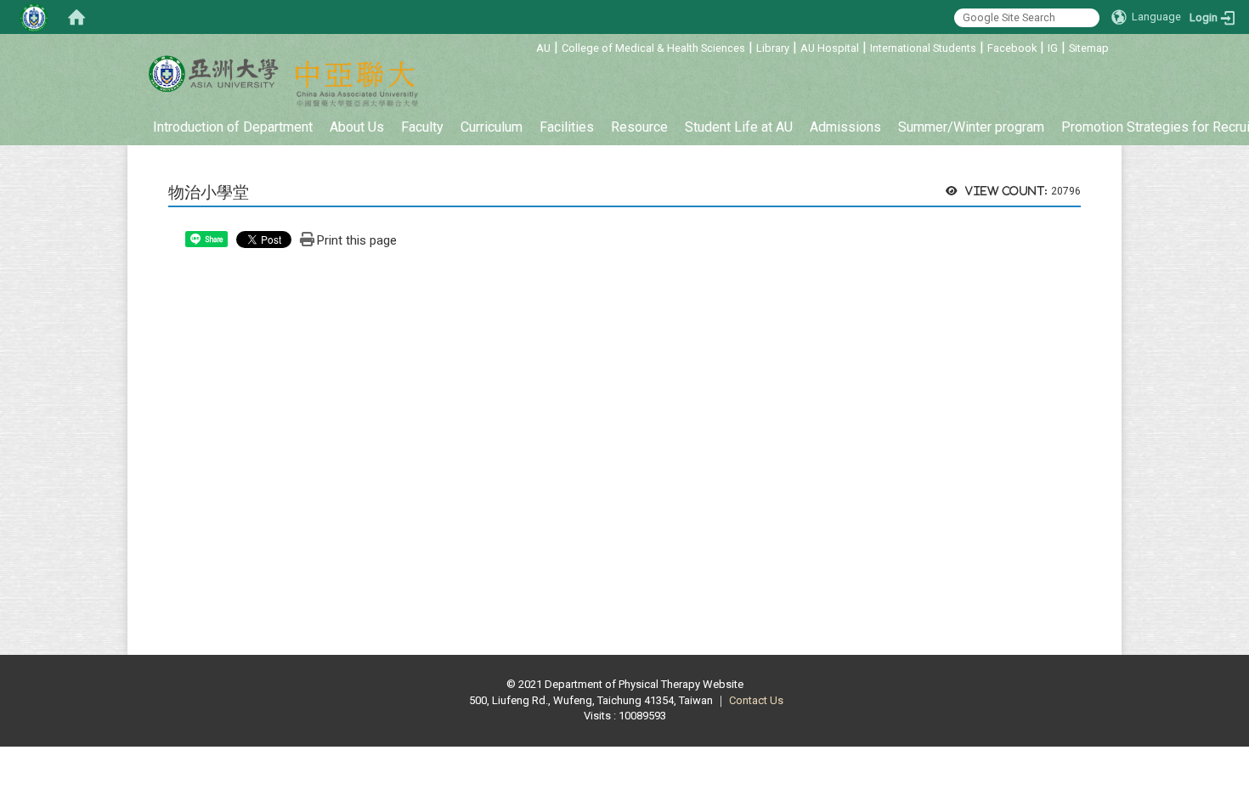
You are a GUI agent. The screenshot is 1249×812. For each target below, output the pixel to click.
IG (1053, 48)
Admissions (845, 127)
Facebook (1012, 48)
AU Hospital (829, 48)
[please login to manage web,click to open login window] (34, 17)
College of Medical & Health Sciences (653, 48)
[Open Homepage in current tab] (76, 17)
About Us (357, 127)
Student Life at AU (739, 127)
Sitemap (1089, 48)
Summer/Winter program (971, 127)
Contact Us (756, 700)
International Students (923, 48)
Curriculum (492, 127)
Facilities (567, 127)
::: (527, 45)
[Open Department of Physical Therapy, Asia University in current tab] (212, 73)
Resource (639, 127)
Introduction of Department (233, 127)
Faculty (422, 127)
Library (772, 48)
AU (543, 48)
